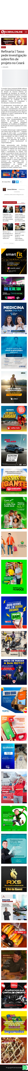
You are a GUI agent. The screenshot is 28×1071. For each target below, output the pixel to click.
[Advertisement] (14, 15)
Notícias (3, 47)
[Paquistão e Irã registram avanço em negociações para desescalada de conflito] (8, 209)
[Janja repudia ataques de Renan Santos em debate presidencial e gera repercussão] (20, 209)
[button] (24, 1067)
